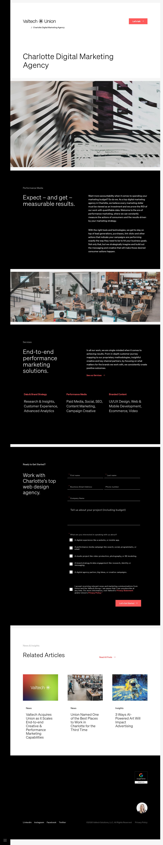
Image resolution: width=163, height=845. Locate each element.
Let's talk (137, 21)
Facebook (51, 822)
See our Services (94, 375)
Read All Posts (105, 657)
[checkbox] (103, 556)
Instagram (39, 822)
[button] (128, 603)
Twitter (62, 822)
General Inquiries (74, 808)
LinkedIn (27, 822)
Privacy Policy (94, 593)
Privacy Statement (125, 590)
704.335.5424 (75, 804)
